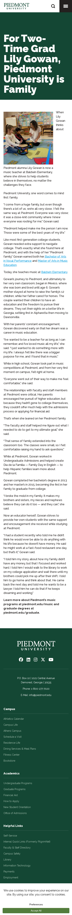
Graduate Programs (14, 789)
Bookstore (9, 760)
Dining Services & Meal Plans (19, 748)
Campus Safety (11, 853)
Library (7, 859)
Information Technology (17, 865)
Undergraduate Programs (17, 783)
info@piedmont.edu (40, 695)
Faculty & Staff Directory (17, 847)
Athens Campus (12, 730)
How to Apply (11, 801)
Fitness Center (11, 754)
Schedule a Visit (12, 736)
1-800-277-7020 (40, 688)
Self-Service (10, 835)
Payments (9, 871)
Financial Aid (10, 795)
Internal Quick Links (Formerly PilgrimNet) (26, 841)
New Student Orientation (17, 807)
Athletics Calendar (13, 718)
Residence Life (11, 742)
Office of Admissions (15, 813)
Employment (10, 877)
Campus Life (10, 724)
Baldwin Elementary (54, 272)
